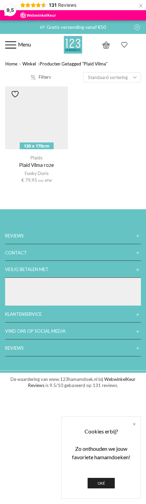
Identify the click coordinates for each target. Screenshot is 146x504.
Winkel (29, 63)
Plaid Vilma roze (36, 165)
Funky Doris (37, 173)
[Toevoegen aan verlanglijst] (14, 94)
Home (11, 63)
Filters (45, 77)
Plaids (36, 157)
